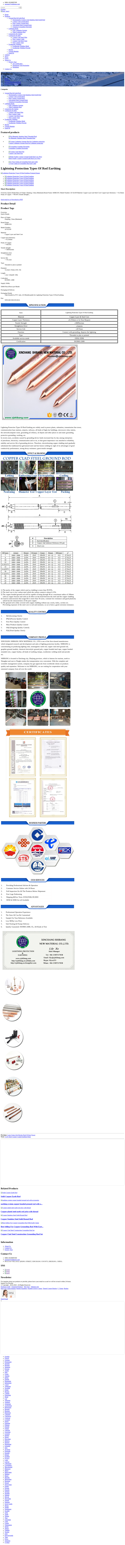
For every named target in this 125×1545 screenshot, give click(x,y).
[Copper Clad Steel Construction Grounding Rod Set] (17, 1230)
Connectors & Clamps (15, 34)
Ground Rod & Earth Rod (17, 18)
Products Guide (5, 1287)
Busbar (11, 49)
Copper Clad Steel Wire (19, 37)
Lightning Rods (13, 28)
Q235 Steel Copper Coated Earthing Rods (18, 1137)
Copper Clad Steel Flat (16, 153)
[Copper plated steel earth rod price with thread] (16, 1208)
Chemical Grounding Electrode (22, 27)
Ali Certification (17, 64)
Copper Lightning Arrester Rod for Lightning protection (26, 143)
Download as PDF (17, 199)
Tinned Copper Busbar (50, 1288)
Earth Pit (11, 53)
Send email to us (6, 199)
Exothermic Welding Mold (20, 46)
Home (6, 14)
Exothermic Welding (15, 44)
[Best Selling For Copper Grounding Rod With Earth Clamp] (20, 1223)
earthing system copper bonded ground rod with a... (21, 1204)
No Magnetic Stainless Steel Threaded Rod (22, 138)
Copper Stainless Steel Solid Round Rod (17, 1219)
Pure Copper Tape (18, 42)
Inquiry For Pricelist (7, 1283)
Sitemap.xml (35, 1287)
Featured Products (17, 1287)
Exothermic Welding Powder (21, 48)
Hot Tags (27, 1287)
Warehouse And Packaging (20, 65)
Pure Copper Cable (18, 39)
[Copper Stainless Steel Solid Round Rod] (14, 1215)
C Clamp (60, 1288)
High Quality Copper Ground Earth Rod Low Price (24, 158)
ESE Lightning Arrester (19, 30)
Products (7, 16)
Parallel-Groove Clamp (35, 1288)
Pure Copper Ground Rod (20, 23)
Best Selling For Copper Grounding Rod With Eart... (22, 1227)
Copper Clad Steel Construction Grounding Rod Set (22, 1234)
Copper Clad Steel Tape (19, 41)
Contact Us (8, 69)
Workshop (15, 67)
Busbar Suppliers (21, 1288)
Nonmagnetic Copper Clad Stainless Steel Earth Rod (28, 20)
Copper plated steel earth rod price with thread (19, 1212)
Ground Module (14, 51)
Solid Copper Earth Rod (11, 1196)
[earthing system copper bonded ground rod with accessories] (20, 1200)
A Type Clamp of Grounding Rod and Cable (22, 163)
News (6, 56)
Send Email (4, 1299)
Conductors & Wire (15, 35)
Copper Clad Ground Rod (20, 21)
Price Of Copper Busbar (8, 1288)
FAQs (6, 58)
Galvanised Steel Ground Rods (22, 25)
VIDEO (7, 55)
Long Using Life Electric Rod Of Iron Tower (21, 1135)
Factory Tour (13, 62)
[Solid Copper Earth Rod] (9, 1192)
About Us (8, 60)
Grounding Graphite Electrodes (18, 148)
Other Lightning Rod (18, 32)
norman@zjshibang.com (12, 1259)
